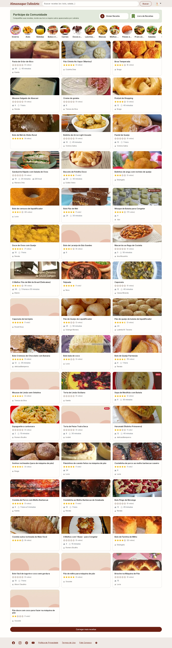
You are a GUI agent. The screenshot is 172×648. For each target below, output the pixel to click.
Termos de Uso (69, 642)
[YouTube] (33, 642)
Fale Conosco (85, 642)
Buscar (146, 4)
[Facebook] (13, 642)
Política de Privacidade (48, 642)
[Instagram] (20, 642)
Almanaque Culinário (24, 4)
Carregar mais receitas (86, 629)
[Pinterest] (26, 642)
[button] (15, 30)
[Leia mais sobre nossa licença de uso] (96, 643)
